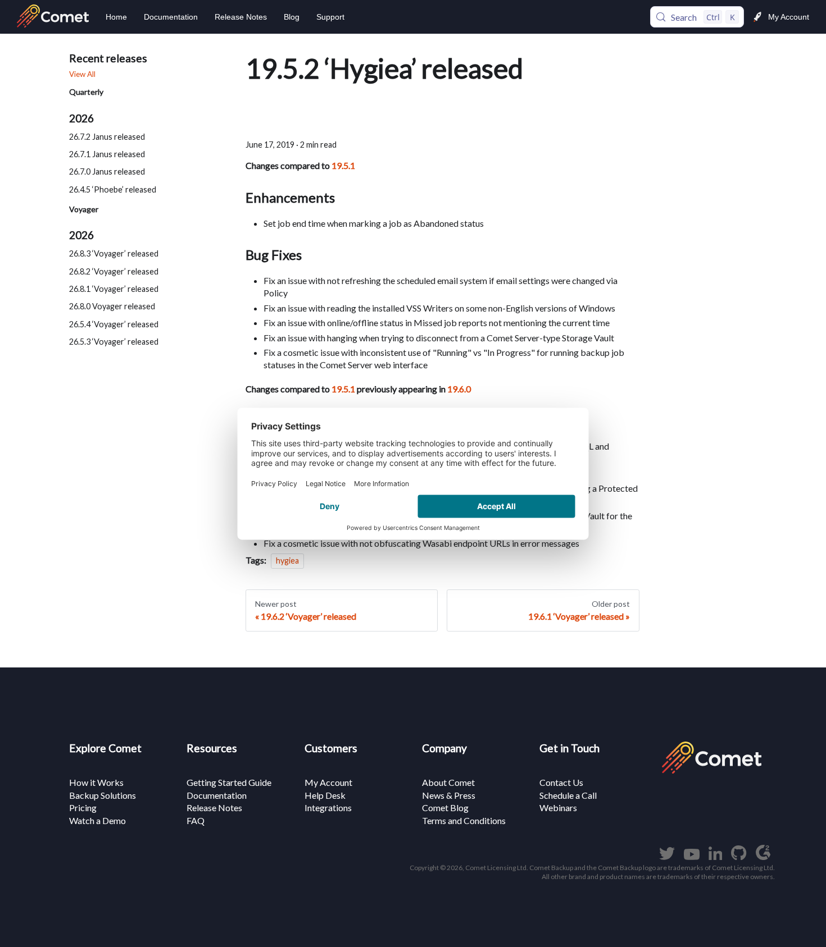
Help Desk (325, 795)
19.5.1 (343, 165)
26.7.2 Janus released (107, 136)
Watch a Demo (97, 820)
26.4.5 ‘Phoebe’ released (112, 189)
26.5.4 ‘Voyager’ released (113, 324)
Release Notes (241, 16)
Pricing (83, 807)
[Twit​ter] (667, 856)
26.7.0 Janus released (107, 172)
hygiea (287, 560)
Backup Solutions (102, 795)
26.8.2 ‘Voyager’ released (113, 271)
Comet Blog (445, 807)
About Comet (448, 782)
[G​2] (763, 856)
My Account (788, 16)
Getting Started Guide (229, 782)
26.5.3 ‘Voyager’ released (113, 341)
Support (330, 16)
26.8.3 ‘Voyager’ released (113, 254)
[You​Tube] (691, 856)
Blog (291, 16)
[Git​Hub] (739, 856)
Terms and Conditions (464, 820)
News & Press (448, 795)
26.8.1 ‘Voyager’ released (113, 289)
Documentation (171, 16)
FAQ (196, 820)
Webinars (558, 807)
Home (116, 16)
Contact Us (561, 782)
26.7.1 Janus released (107, 154)
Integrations (328, 807)
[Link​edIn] (715, 856)
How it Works (96, 782)
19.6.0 (459, 388)
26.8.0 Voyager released (112, 307)
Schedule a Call (568, 795)
